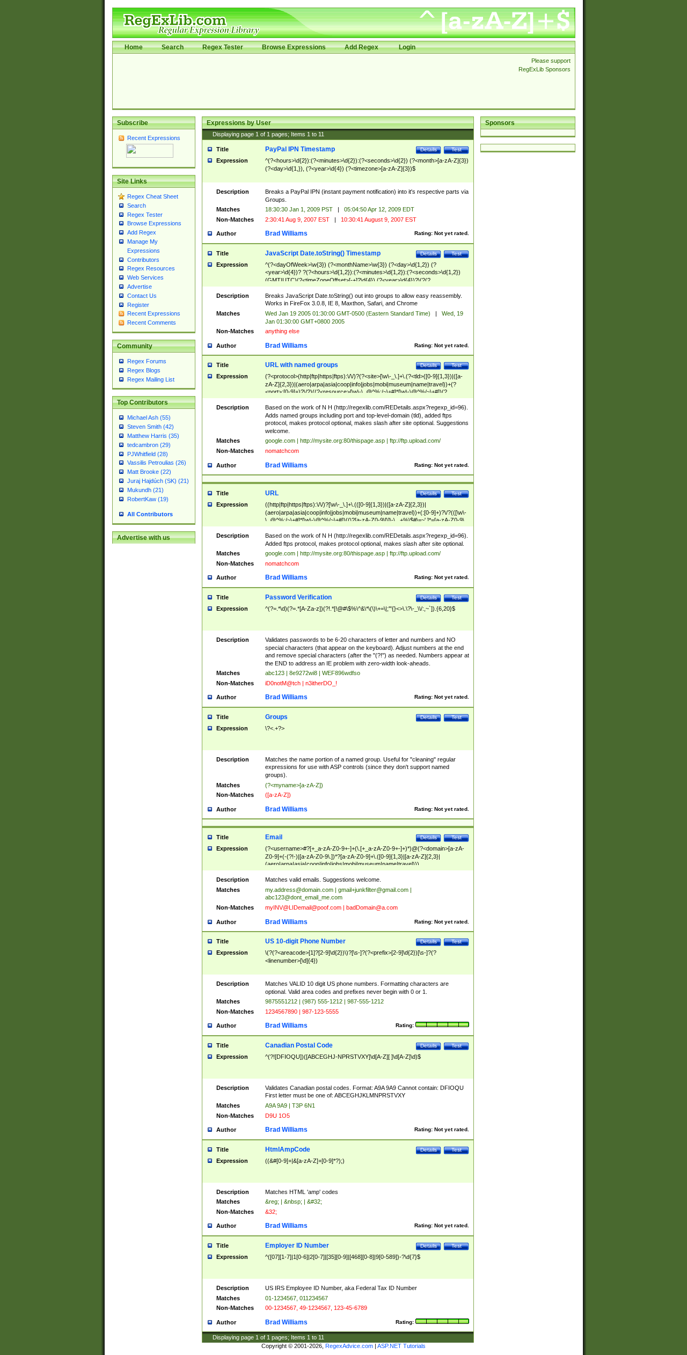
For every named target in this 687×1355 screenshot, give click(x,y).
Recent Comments (151, 322)
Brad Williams (286, 233)
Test (456, 149)
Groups (276, 717)
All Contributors (150, 514)
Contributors (143, 260)
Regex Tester (222, 47)
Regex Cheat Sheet (152, 196)
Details (428, 149)
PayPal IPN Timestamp (300, 149)
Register (138, 305)
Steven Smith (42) (150, 426)
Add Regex (361, 47)
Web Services (145, 277)
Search (173, 47)
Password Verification (298, 597)
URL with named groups (301, 365)
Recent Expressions (153, 138)
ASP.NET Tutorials (401, 1346)
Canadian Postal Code (299, 1045)
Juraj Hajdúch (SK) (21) (158, 481)
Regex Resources (151, 268)
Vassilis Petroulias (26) (156, 462)
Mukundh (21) (145, 490)
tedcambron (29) (149, 445)
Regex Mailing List (150, 379)
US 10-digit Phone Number (305, 941)
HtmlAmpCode (287, 1149)
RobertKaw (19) (148, 499)
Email (273, 837)
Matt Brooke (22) (149, 471)
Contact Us (142, 295)
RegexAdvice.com (349, 1346)
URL (272, 493)
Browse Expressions (294, 47)
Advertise (139, 286)
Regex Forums (146, 361)
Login (407, 47)
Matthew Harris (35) (153, 436)
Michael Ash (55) (149, 417)
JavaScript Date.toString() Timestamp (323, 253)
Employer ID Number (297, 1245)
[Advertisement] (312, 81)
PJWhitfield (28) (147, 454)
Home (134, 47)
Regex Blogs (143, 370)
